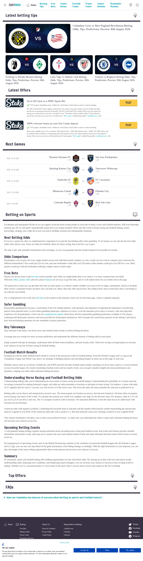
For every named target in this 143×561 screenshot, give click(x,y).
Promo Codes (24, 535)
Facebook (136, 528)
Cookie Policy (46, 535)
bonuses (48, 279)
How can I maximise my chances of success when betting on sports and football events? (54, 497)
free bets (35, 276)
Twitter (135, 524)
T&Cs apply (68, 116)
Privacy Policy (47, 532)
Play (128, 103)
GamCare (67, 535)
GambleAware (68, 529)
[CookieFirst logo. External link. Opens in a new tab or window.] (3, 544)
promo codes (24, 279)
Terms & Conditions (48, 529)
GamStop (67, 532)
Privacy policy (64, 543)
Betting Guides (25, 532)
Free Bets (23, 529)
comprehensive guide (53, 314)
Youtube (136, 532)
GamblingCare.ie (92, 116)
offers (15, 279)
